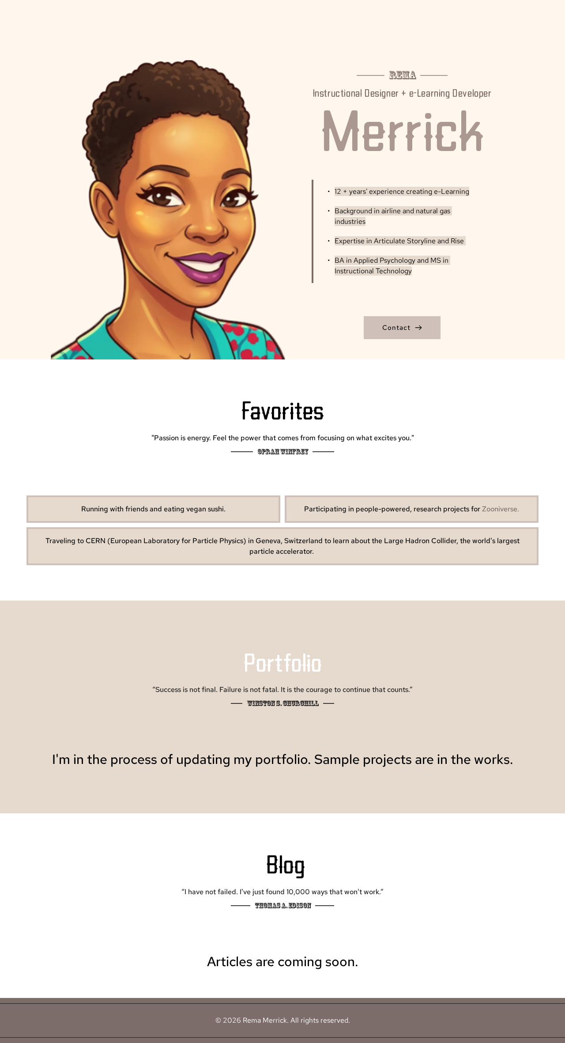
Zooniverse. (500, 509)
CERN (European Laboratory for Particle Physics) (166, 540)
